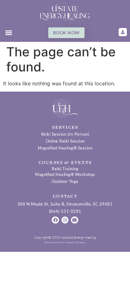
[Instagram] (65, 220)
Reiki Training (65, 168)
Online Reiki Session (65, 141)
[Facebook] (55, 220)
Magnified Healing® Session (65, 147)
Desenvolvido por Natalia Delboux (65, 242)
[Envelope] (74, 220)
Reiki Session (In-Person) (65, 134)
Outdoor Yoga (65, 181)
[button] (8, 32)
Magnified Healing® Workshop (65, 174)
